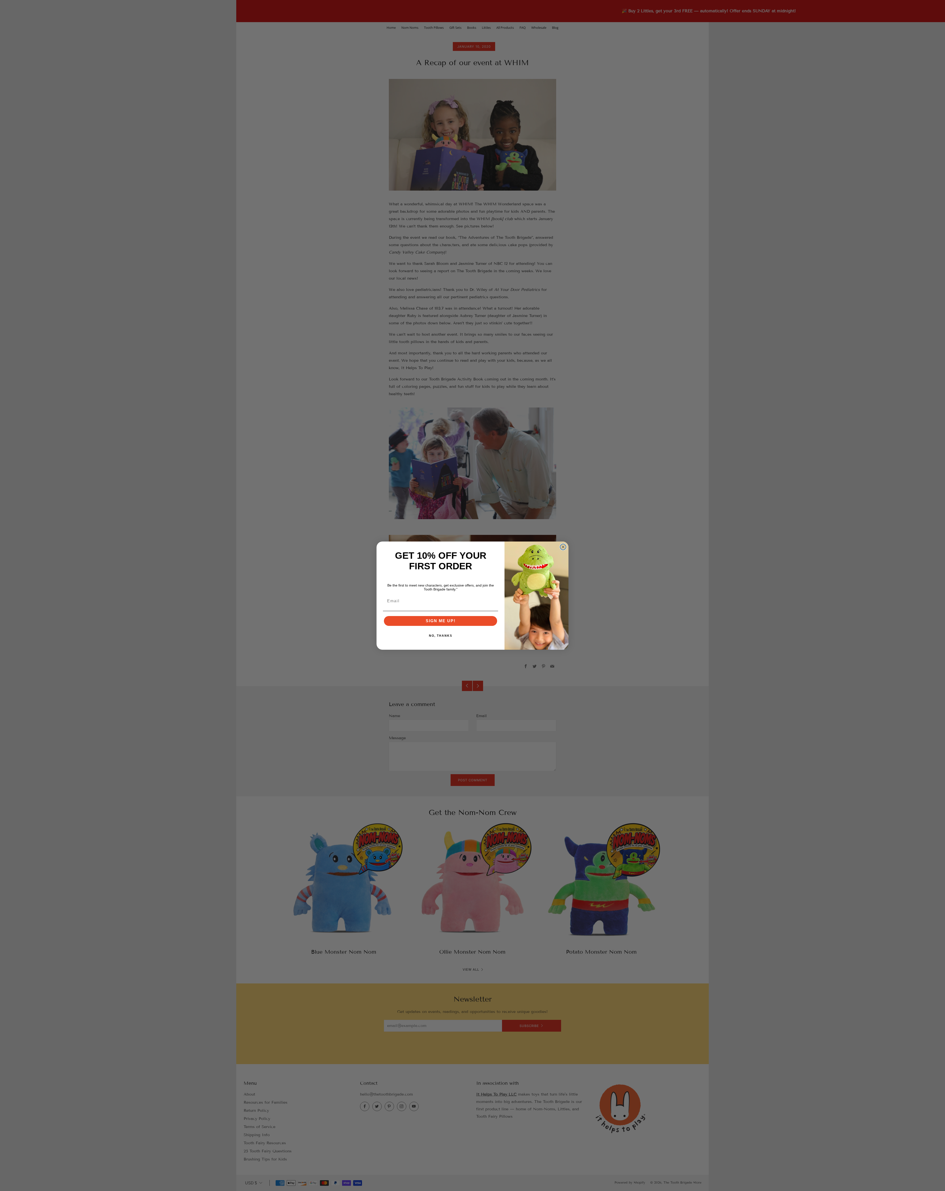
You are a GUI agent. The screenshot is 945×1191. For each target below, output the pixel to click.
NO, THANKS (440, 635)
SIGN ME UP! (441, 621)
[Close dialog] (563, 547)
